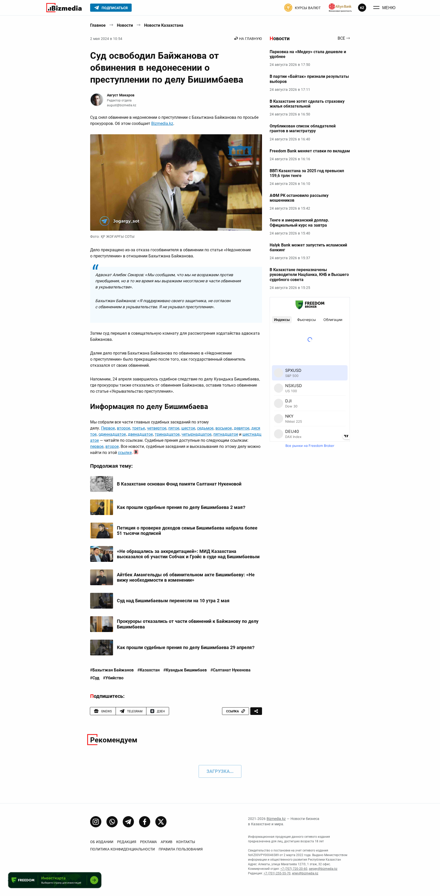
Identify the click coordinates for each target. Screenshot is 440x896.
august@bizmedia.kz (121, 105)
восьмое (223, 428)
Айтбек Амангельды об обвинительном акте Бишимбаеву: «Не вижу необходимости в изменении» (186, 577)
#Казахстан (149, 670)
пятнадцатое (225, 434)
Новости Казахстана (163, 25)
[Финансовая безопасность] (340, 7)
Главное (98, 25)
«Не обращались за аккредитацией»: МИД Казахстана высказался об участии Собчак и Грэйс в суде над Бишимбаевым (188, 554)
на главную (250, 38)
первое (96, 446)
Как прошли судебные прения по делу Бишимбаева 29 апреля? (186, 647)
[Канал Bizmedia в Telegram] (128, 821)
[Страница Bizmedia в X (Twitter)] (161, 821)
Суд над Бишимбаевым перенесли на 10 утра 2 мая (173, 600)
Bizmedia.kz (162, 123)
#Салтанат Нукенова (231, 670)
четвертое (156, 428)
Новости (125, 25)
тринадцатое (167, 434)
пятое (173, 428)
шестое (188, 428)
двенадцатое (140, 434)
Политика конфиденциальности (122, 849)
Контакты (185, 842)
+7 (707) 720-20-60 (293, 869)
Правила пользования (181, 849)
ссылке (125, 452)
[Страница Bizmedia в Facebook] (144, 821)
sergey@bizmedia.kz (323, 869)
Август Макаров (120, 95)
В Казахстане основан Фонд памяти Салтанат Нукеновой (179, 484)
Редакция (126, 842)
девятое (241, 428)
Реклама (148, 842)
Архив (166, 842)
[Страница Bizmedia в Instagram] (95, 821)
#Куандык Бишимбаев (185, 670)
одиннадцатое (112, 434)
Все (341, 38)
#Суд (94, 678)
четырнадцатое (196, 434)
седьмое (205, 428)
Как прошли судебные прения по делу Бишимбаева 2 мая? (181, 507)
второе (123, 428)
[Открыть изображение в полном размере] (176, 182)
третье (138, 428)
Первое (108, 428)
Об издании (101, 842)
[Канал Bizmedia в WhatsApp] (112, 821)
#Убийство (113, 678)
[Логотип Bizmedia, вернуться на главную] (64, 7)
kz (362, 8)
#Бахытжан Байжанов (112, 670)
